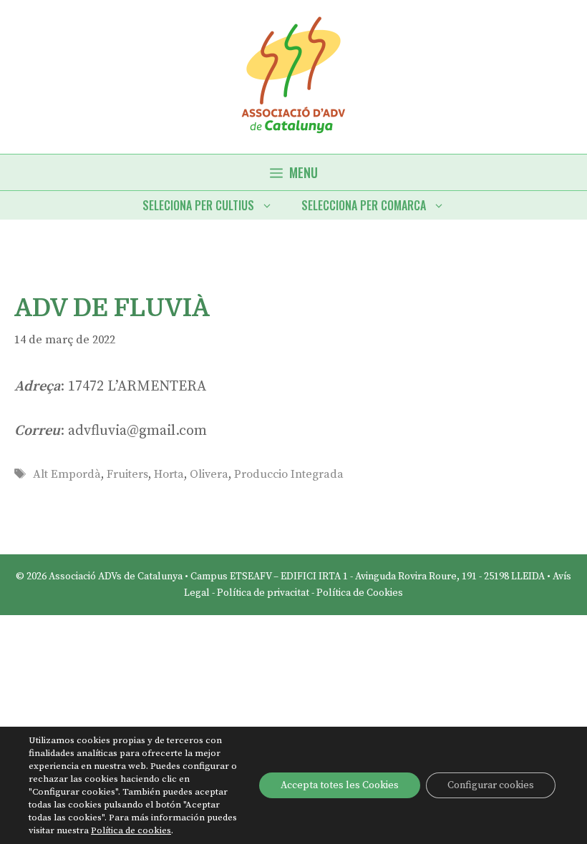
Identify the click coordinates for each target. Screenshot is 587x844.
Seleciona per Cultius (198, 205)
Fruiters (127, 474)
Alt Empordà (67, 474)
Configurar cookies (490, 785)
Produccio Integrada (289, 474)
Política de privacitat (263, 593)
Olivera (209, 474)
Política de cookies (131, 830)
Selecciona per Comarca (363, 205)
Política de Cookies (359, 593)
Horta (169, 474)
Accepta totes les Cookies (340, 785)
